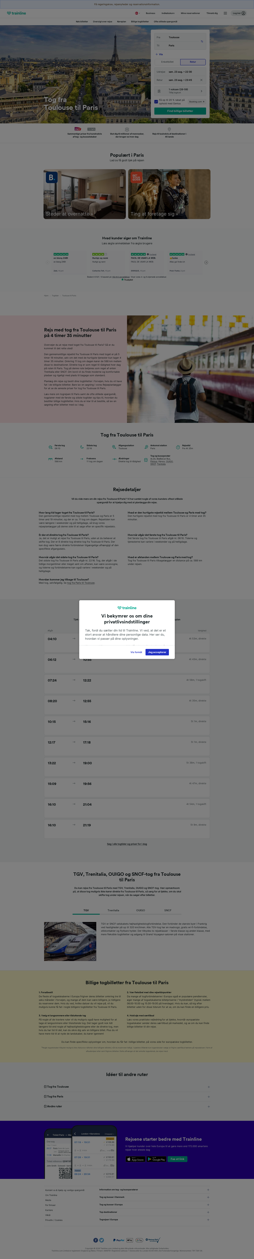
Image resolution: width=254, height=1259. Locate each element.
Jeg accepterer (157, 652)
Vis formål (136, 652)
